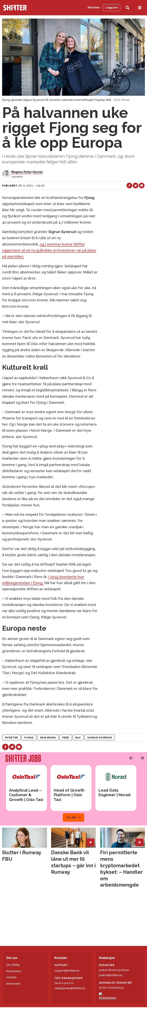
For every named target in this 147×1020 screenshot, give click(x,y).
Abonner (93, 7)
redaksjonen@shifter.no (69, 988)
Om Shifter (13, 965)
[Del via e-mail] (142, 185)
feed (65, 737)
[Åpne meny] (139, 8)
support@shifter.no (66, 970)
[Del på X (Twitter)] (135, 185)
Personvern (13, 971)
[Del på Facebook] (129, 185)
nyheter (11, 737)
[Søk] (127, 7)
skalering (48, 737)
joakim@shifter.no (110, 975)
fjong (29, 737)
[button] (130, 758)
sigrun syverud (99, 737)
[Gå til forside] (22, 8)
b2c (78, 737)
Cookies (11, 977)
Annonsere (13, 983)
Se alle (71, 817)
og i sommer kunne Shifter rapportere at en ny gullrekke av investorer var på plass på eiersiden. (49, 250)
